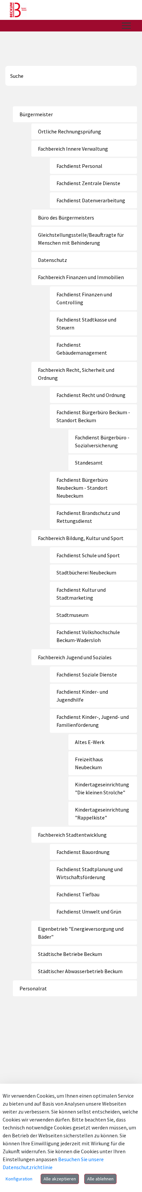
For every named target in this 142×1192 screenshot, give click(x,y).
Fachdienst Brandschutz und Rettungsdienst (88, 517)
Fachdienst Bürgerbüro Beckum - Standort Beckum (93, 416)
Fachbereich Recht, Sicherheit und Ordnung (76, 374)
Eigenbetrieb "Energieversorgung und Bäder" (81, 932)
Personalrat (33, 988)
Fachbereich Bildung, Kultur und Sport (81, 538)
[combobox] (71, 76)
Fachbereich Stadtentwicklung (72, 834)
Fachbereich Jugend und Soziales (75, 657)
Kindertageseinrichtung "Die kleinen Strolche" (102, 788)
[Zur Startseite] (18, 10)
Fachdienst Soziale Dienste (86, 674)
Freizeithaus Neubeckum (89, 763)
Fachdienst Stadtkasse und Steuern (86, 323)
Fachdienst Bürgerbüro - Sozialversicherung (102, 441)
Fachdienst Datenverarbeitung (90, 200)
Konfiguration (19, 1179)
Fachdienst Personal (79, 166)
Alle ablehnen (100, 1179)
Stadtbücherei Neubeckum (86, 572)
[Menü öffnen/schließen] (126, 25)
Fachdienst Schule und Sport (88, 555)
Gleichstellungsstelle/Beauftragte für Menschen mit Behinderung (81, 238)
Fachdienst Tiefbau (77, 894)
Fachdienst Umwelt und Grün (88, 911)
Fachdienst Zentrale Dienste (88, 183)
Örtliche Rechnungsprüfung (69, 131)
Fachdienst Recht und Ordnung (90, 395)
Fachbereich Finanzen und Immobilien (81, 277)
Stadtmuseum (72, 615)
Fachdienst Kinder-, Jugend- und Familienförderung (92, 721)
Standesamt (89, 462)
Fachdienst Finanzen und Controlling (84, 298)
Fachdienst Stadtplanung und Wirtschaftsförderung (89, 873)
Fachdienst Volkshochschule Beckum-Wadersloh (88, 636)
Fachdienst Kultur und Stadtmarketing (81, 593)
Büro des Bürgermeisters (66, 217)
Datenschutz (52, 260)
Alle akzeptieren (60, 1179)
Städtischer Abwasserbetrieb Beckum (80, 971)
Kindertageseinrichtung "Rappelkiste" (102, 813)
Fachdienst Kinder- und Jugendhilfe (82, 695)
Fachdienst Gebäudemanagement (81, 348)
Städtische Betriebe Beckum (70, 954)
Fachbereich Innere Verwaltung (73, 148)
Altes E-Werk (89, 742)
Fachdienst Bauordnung (83, 852)
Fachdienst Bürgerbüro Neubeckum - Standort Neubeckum (82, 487)
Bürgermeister (36, 114)
